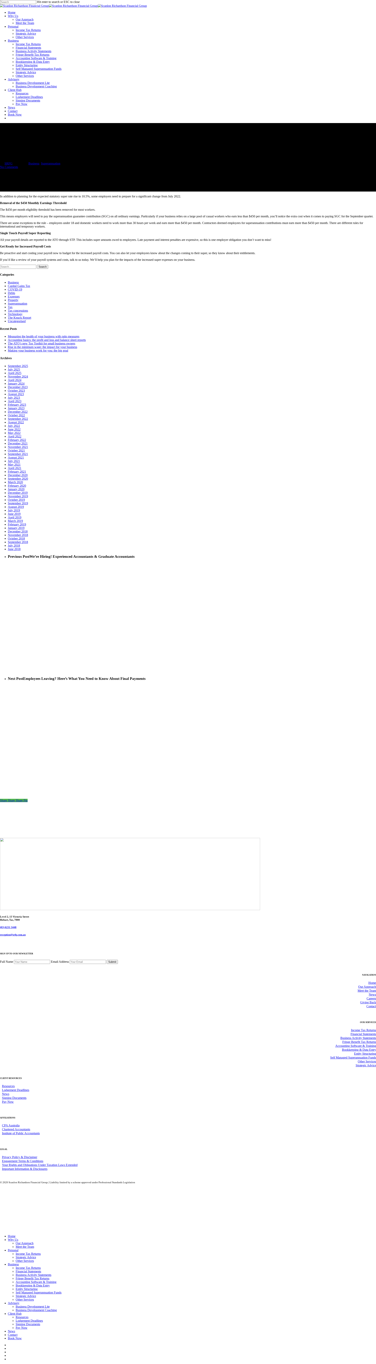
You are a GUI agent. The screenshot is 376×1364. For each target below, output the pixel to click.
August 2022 (16, 422)
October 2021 (16, 450)
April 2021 (14, 468)
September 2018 (18, 542)
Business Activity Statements (358, 1038)
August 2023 (16, 394)
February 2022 (17, 440)
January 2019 (16, 528)
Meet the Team (367, 990)
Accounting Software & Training (355, 1045)
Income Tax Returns (363, 1030)
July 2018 (14, 545)
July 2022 (14, 425)
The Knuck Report (19, 317)
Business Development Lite (33, 1306)
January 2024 (16, 383)
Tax (10, 307)
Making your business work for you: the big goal (38, 350)
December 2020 (18, 475)
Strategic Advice (366, 1065)
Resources (8, 1086)
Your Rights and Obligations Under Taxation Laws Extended (40, 1165)
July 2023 (14, 397)
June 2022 (14, 429)
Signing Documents (14, 1097)
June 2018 (14, 549)
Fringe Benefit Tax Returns (359, 1042)
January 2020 (16, 489)
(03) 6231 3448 (8, 927)
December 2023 (18, 387)
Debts (11, 293)
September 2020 (18, 478)
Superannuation (50, 163)
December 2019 (18, 492)
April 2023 (14, 401)
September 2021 (18, 454)
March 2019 (15, 521)
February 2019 (17, 524)
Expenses (14, 296)
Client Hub (15, 1313)
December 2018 (18, 531)
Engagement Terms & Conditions (22, 1161)
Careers (371, 998)
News (372, 994)
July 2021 (14, 461)
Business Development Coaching (36, 1310)
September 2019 (18, 503)
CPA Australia (11, 1125)
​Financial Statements (363, 1034)
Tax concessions (18, 310)
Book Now (15, 1338)
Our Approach (367, 986)
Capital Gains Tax (19, 286)
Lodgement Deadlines (15, 1090)
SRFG (9, 163)
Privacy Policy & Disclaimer (19, 1157)
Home (372, 982)
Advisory (13, 1303)
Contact (371, 1006)
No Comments (9, 167)
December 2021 (18, 443)
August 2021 (16, 457)
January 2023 (16, 408)
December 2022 (18, 411)
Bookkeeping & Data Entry (359, 1049)
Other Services (367, 1061)
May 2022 (14, 433)
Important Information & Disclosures (24, 1169)
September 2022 (18, 418)
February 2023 (17, 404)
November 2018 (18, 535)
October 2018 (16, 538)
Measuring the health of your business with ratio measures (43, 336)
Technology (15, 314)
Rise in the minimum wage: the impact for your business (42, 347)
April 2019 (14, 517)
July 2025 (14, 369)
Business (33, 163)
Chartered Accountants (16, 1129)
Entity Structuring (365, 1053)
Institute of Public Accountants (21, 1133)
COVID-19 (15, 289)
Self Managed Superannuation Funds (353, 1057)
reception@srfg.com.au (13, 934)
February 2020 (17, 485)
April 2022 (14, 436)
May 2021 (14, 464)
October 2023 (16, 390)
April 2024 (14, 380)
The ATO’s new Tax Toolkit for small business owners (41, 343)
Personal (13, 1250)
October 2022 (16, 415)
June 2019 (14, 514)
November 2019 (18, 496)
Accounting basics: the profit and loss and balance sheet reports (47, 340)
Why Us (13, 1239)
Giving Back (368, 1002)
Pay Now (8, 1101)
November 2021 (18, 447)
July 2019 (14, 510)
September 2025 (18, 366)
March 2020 (15, 482)
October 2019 (16, 499)
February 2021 (17, 471)
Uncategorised (17, 321)
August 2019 (16, 506)
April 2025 (14, 373)
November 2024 (18, 376)
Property (13, 300)
